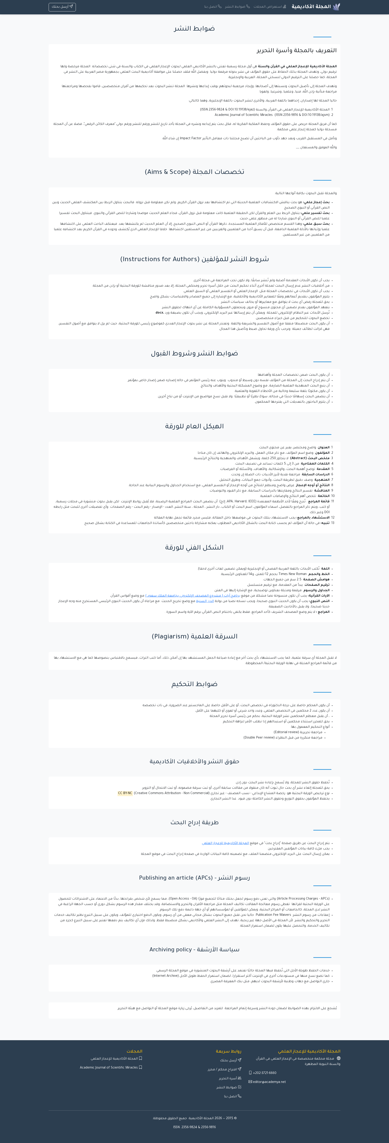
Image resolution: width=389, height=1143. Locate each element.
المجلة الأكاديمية (312, 7)
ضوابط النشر (235, 7)
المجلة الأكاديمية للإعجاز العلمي (225, 843)
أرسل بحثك (60, 7)
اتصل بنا (211, 7)
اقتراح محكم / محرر (223, 1070)
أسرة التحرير (228, 1079)
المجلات (134, 1052)
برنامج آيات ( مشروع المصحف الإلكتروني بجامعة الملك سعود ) (192, 596)
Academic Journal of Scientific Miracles (109, 1068)
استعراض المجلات (268, 7)
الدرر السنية (205, 601)
